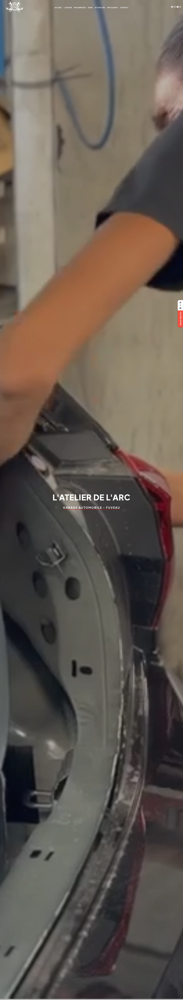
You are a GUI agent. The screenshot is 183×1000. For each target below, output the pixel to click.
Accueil (58, 7)
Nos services (80, 7)
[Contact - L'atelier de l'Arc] (177, 7)
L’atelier (68, 7)
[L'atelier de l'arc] (14, 7)
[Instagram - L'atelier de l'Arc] (174, 7)
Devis (90, 7)
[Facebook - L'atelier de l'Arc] (172, 7)
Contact (124, 7)
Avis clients (112, 7)
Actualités (100, 7)
